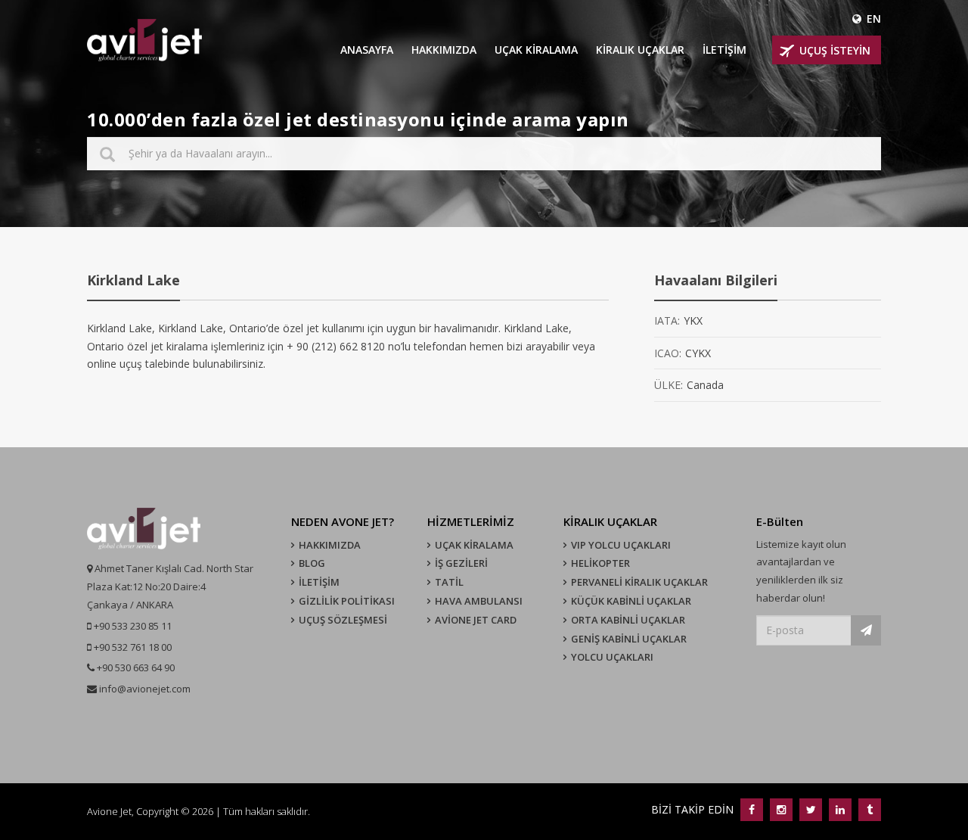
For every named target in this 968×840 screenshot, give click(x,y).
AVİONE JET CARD (476, 620)
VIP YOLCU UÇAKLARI (621, 545)
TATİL (449, 582)
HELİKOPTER (600, 563)
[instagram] (781, 809)
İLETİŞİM (724, 49)
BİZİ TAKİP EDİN (694, 809)
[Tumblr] (868, 809)
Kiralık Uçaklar (640, 49)
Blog (312, 563)
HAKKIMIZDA (443, 49)
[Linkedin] (840, 809)
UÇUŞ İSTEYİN (834, 50)
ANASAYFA (366, 49)
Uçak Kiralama (474, 545)
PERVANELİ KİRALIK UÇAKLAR (639, 582)
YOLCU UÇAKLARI (612, 657)
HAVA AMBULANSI (479, 601)
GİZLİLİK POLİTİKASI (347, 601)
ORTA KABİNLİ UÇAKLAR (628, 620)
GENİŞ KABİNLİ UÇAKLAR (629, 639)
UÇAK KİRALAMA (536, 49)
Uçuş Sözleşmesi (343, 620)
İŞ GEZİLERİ (461, 563)
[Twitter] (810, 809)
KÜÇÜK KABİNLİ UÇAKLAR (631, 601)
